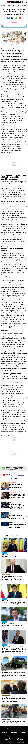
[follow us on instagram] (13, 475)
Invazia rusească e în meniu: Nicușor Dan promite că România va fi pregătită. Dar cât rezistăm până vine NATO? (13, 675)
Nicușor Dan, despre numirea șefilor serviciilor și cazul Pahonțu (13, 555)
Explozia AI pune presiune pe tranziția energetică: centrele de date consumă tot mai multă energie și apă (18, 516)
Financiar (24, 5)
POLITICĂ (18, 5)
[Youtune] (18, 739)
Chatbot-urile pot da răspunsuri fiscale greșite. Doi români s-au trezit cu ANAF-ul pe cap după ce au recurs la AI (17, 507)
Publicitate (10, 736)
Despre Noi (23, 732)
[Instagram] (10, 739)
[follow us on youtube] (6, 475)
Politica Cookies (17, 728)
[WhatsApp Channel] (21, 739)
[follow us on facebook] (21, 475)
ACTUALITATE (11, 5)
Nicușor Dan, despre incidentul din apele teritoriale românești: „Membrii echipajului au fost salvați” (13, 602)
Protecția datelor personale (9, 732)
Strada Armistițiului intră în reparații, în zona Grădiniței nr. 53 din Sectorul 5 (14, 722)
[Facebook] (6, 739)
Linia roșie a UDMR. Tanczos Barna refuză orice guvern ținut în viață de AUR (13, 625)
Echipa (18, 736)
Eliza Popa (20, 21)
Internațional (6, 574)
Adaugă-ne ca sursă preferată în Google (15, 26)
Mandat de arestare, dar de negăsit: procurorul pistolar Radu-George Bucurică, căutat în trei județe (17, 495)
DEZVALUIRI (3, 5)
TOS (8, 728)
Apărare (5, 670)
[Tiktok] (14, 739)
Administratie (6, 719)
